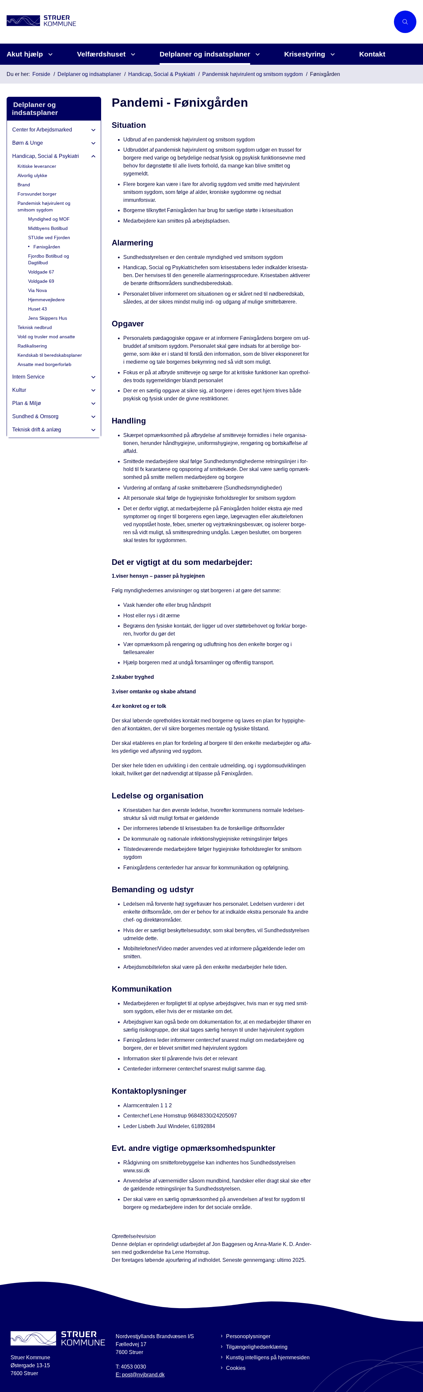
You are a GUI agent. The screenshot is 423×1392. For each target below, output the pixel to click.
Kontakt (372, 54)
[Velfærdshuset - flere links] (132, 54)
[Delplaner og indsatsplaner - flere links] (256, 54)
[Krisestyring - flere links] (331, 54)
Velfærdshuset (101, 54)
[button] (92, 130)
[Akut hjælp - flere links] (49, 54)
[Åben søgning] (405, 22)
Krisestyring (304, 54)
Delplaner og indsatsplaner (205, 54)
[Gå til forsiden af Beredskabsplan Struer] (198, 21)
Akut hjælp (25, 54)
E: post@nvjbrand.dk (140, 1374)
